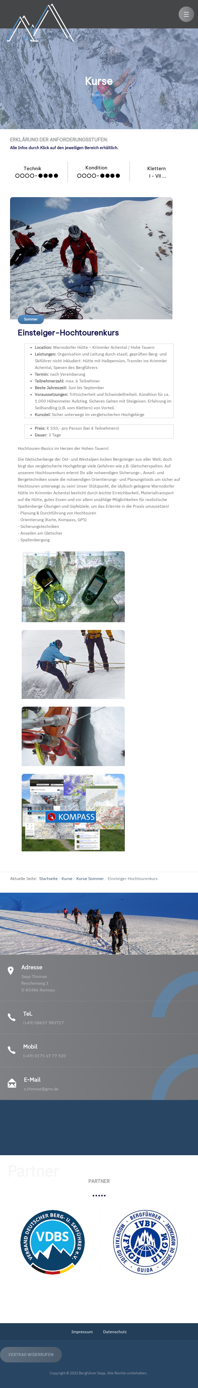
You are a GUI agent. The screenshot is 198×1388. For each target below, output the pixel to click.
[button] (186, 14)
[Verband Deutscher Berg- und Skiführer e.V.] (52, 1242)
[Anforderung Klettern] (161, 171)
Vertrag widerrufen (31, 1354)
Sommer (31, 319)
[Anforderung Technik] (37, 171)
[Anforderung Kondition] (98, 171)
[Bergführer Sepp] (40, 23)
